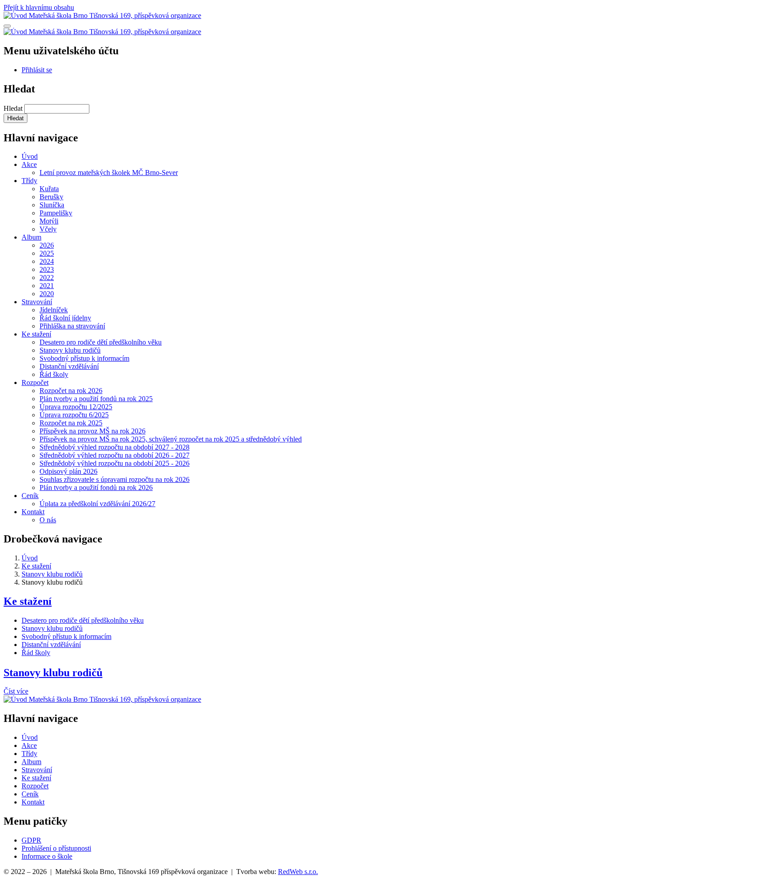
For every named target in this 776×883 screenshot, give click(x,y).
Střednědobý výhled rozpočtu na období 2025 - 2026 (115, 463)
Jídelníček (54, 310)
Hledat (13, 108)
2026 (47, 245)
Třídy (29, 180)
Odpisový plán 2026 (68, 471)
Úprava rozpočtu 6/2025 (74, 415)
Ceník (30, 495)
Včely (48, 229)
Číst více (16, 691)
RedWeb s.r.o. (298, 871)
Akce (29, 164)
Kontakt (33, 512)
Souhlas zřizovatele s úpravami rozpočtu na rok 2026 (115, 479)
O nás (48, 520)
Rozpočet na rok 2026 (71, 390)
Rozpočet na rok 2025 (71, 423)
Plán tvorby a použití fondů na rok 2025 (96, 398)
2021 (47, 285)
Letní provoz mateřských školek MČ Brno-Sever (109, 172)
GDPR (31, 840)
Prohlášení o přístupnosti (56, 848)
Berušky (51, 197)
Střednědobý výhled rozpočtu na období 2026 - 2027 (115, 455)
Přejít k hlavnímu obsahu (39, 7)
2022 (47, 277)
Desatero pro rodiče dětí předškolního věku (101, 342)
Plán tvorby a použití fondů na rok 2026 (96, 487)
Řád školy (54, 374)
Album (31, 237)
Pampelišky (56, 213)
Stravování (37, 302)
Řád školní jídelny (65, 318)
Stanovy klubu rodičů (70, 350)
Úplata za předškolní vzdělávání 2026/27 (97, 503)
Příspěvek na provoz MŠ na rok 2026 (93, 431)
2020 (47, 293)
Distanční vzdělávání (69, 366)
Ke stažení (36, 334)
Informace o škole (47, 856)
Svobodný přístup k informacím (84, 358)
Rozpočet (35, 382)
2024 (47, 261)
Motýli (49, 221)
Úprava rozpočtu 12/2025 (76, 407)
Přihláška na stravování (72, 326)
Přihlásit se (37, 70)
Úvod (30, 156)
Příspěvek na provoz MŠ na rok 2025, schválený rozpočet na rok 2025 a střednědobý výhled (171, 439)
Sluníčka (52, 205)
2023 (47, 269)
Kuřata (49, 188)
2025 (47, 253)
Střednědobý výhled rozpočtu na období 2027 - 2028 (115, 447)
